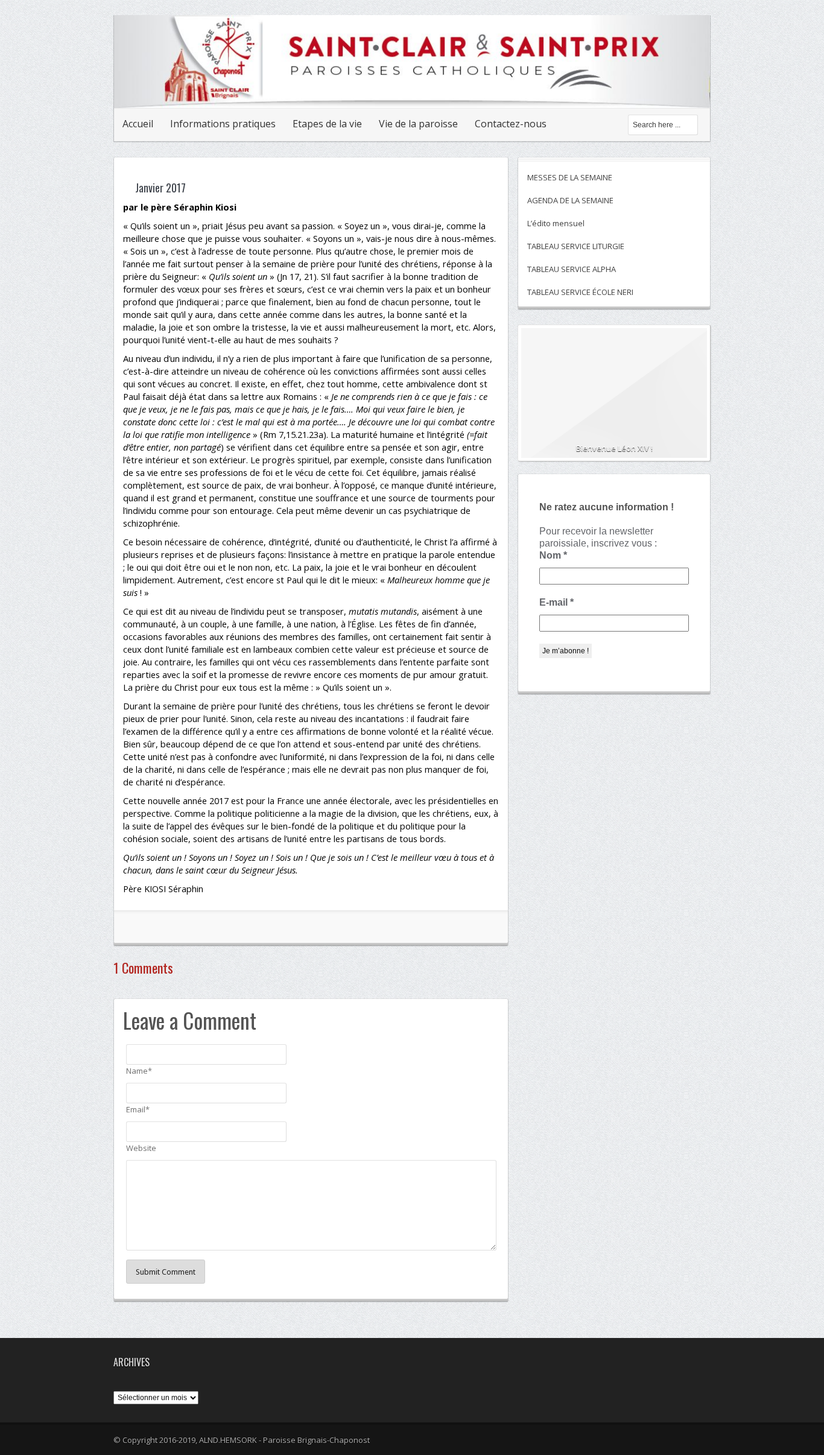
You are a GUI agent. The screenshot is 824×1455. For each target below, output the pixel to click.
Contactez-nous (511, 123)
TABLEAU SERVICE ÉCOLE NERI (580, 292)
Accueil (137, 123)
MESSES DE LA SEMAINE (569, 177)
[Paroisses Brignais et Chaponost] (412, 95)
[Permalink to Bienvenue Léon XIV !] (614, 398)
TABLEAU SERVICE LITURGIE (575, 246)
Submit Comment (165, 1271)
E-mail (556, 602)
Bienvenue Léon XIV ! (614, 448)
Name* (139, 1070)
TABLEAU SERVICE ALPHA (571, 269)
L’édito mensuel (556, 223)
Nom (553, 555)
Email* (138, 1109)
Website (141, 1148)
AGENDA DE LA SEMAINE (570, 200)
